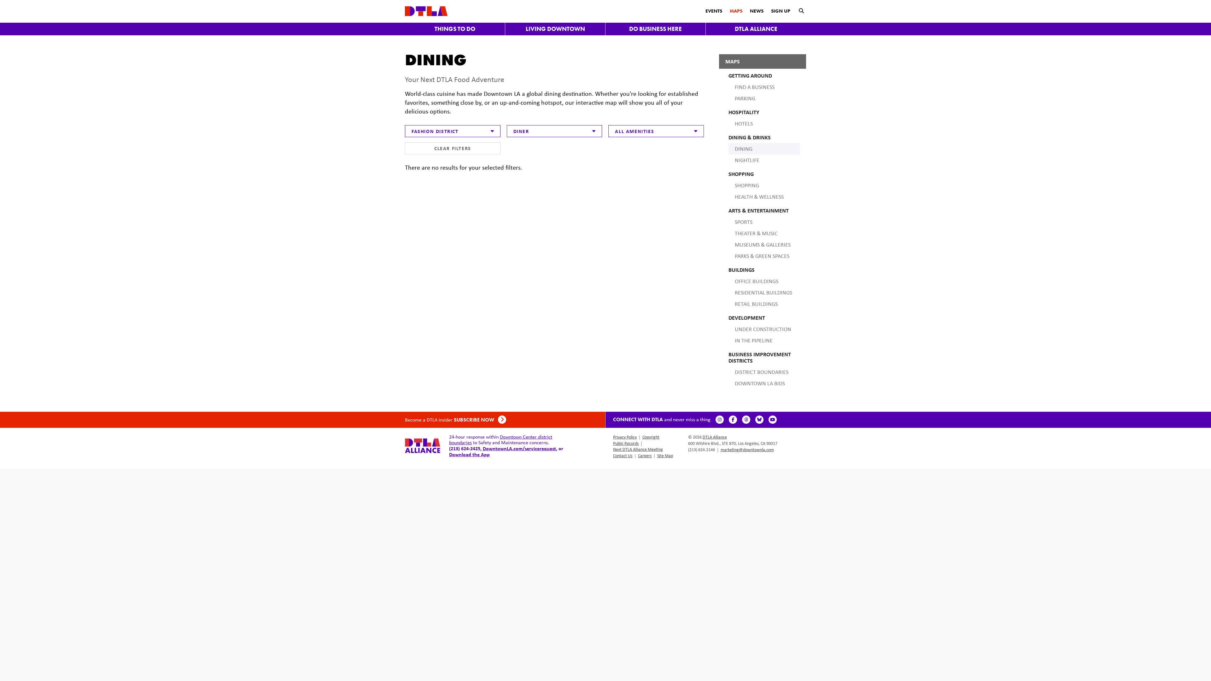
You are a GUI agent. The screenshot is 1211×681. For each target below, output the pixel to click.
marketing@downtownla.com (747, 449)
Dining (743, 149)
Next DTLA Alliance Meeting (638, 449)
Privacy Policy (625, 437)
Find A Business (755, 87)
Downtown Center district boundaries (500, 440)
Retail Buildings (756, 304)
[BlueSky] (759, 420)
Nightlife (747, 160)
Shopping (747, 185)
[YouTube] (773, 420)
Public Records (626, 443)
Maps (736, 11)
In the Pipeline (754, 340)
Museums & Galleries (763, 244)
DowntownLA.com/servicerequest (519, 448)
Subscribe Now (474, 419)
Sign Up (780, 11)
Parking (745, 98)
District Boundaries (761, 372)
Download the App (469, 454)
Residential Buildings (763, 292)
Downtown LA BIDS (760, 383)
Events (713, 11)
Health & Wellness (759, 197)
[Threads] (746, 420)
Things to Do (455, 29)
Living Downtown (555, 29)
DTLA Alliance (756, 29)
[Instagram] (720, 420)
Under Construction (763, 329)
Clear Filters (452, 148)
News (756, 11)
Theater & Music (756, 233)
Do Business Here (655, 29)
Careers (645, 455)
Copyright (650, 437)
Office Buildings (756, 281)
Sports (743, 222)
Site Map (665, 455)
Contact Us (622, 455)
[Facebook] (733, 420)
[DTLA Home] (426, 10)
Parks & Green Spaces (762, 256)
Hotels (744, 123)
